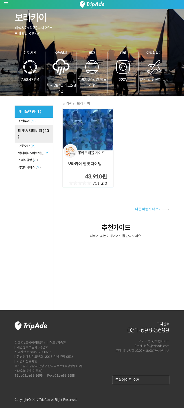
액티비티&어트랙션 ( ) (34, 153)
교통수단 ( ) (27, 146)
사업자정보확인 (27, 361)
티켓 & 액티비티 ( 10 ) (33, 134)
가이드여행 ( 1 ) (29, 111)
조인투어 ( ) (27, 121)
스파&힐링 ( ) (28, 160)
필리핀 (67, 104)
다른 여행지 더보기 (148, 209)
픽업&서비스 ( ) (29, 167)
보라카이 (83, 104)
